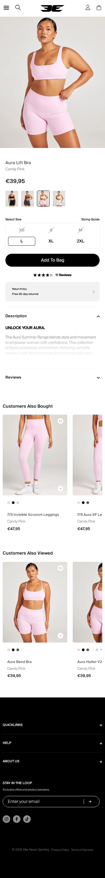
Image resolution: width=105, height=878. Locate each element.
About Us (11, 761)
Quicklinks (13, 725)
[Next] (93, 291)
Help (7, 743)
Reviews (13, 377)
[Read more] (52, 351)
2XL (80, 241)
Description (16, 316)
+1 (101, 650)
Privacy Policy (60, 850)
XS (21, 230)
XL (51, 241)
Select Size (13, 219)
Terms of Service (82, 850)
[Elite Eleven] (52, 8)
